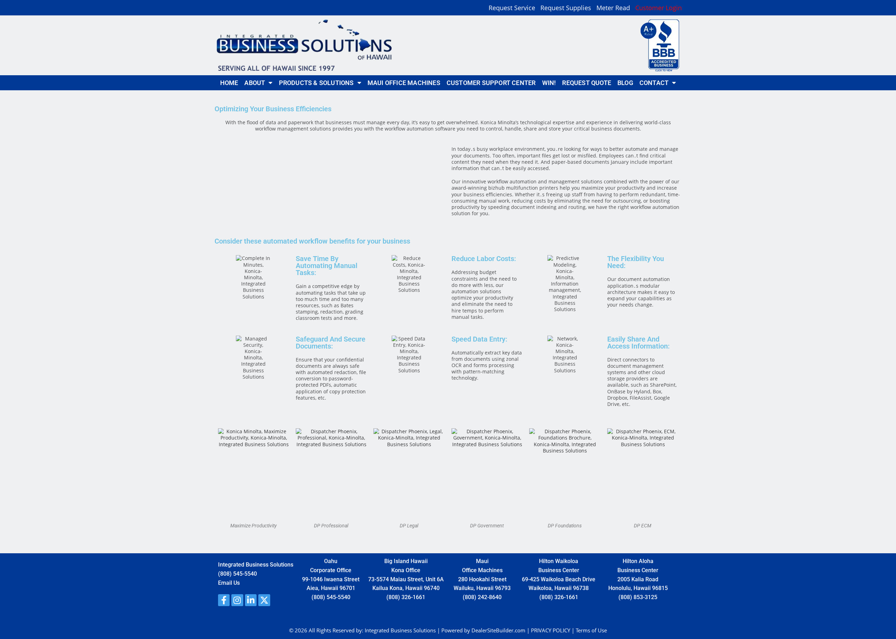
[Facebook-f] (224, 600)
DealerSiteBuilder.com (498, 630)
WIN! (549, 82)
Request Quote (586, 82)
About (254, 82)
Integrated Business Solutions (400, 630)
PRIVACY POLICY (550, 630)
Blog (625, 82)
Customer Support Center (491, 82)
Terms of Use (591, 630)
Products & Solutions (316, 82)
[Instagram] (237, 600)
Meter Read (613, 8)
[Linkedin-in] (251, 600)
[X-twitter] (264, 600)
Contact (653, 82)
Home (229, 82)
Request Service (512, 8)
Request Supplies (565, 8)
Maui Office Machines (404, 82)
